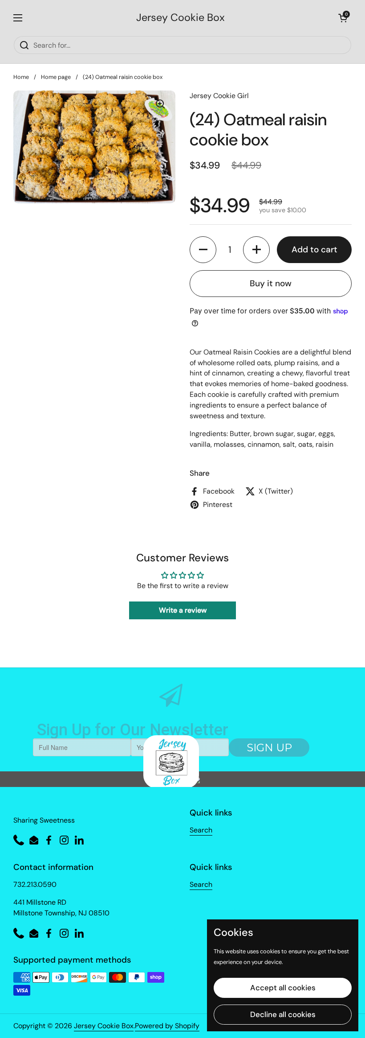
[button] (343, 18)
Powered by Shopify (167, 1025)
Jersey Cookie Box (180, 17)
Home (21, 77)
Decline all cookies (283, 1014)
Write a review (183, 610)
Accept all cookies (283, 988)
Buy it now (271, 283)
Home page (56, 77)
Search (201, 830)
